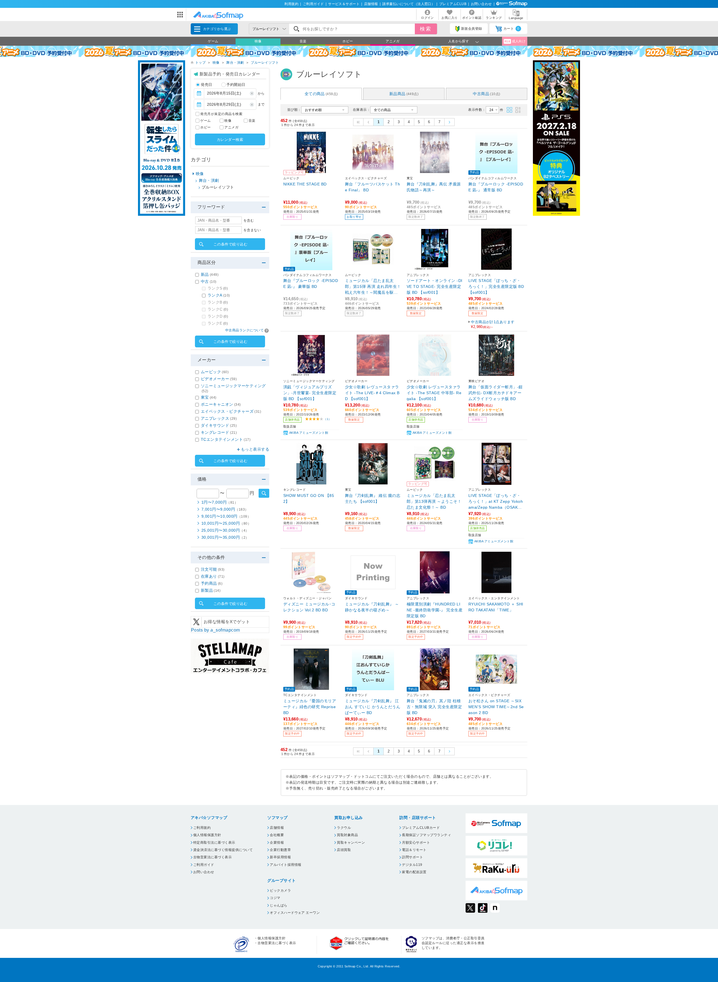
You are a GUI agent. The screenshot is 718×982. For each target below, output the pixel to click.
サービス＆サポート (344, 4)
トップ (200, 63)
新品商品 (404, 93)
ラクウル (344, 828)
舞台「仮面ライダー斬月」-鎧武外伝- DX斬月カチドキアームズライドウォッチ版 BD (495, 393)
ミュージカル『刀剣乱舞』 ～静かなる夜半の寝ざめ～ (372, 607)
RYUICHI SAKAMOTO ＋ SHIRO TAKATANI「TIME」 (495, 607)
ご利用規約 (202, 828)
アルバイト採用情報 (285, 865)
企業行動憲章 (280, 850)
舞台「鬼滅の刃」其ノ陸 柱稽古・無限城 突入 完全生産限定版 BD (434, 707)
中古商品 (486, 93)
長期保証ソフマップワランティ (426, 835)
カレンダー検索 (230, 139)
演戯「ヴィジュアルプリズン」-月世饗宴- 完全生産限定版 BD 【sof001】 (309, 393)
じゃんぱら (278, 905)
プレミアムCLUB (452, 4)
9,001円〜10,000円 (226, 516)
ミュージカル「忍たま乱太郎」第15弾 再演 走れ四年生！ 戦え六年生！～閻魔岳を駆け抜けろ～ (373, 286)
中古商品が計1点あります (493, 324)
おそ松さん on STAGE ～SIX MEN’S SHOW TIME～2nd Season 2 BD (496, 707)
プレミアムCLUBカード (421, 828)
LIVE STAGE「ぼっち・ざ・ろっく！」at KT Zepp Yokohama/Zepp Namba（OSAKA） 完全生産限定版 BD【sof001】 (496, 501)
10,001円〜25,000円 (226, 523)
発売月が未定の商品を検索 (221, 114)
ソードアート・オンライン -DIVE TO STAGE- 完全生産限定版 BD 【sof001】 (434, 286)
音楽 (303, 41)
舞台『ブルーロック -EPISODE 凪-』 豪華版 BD (310, 283)
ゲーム (213, 41)
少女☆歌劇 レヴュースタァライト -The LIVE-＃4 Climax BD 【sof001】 (372, 393)
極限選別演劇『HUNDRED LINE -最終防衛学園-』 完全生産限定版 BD (434, 610)
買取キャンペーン (351, 843)
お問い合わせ (481, 4)
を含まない (252, 230)
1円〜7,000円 (219, 502)
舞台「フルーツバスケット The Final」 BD (372, 187)
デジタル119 (412, 865)
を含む (248, 220)
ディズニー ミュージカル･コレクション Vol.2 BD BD (309, 607)
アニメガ (393, 41)
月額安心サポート (416, 843)
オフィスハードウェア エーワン (295, 913)
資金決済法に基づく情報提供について (223, 850)
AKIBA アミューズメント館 (308, 432)
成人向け (515, 41)
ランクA (219, 295)
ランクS (218, 288)
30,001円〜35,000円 (225, 537)
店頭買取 (344, 850)
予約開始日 (235, 84)
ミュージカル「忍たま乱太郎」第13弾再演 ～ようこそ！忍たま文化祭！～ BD (434, 501)
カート (511, 29)
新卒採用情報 (280, 857)
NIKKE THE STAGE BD (305, 184)
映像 (258, 41)
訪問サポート (412, 857)
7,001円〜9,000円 (224, 509)
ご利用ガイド (313, 4)
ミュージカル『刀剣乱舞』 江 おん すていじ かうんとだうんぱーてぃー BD (372, 707)
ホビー (347, 41)
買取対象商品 (347, 835)
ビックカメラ (280, 890)
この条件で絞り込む (230, 244)
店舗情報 (371, 4)
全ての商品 (321, 93)
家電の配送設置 (414, 872)
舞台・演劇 (235, 63)
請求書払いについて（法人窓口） (408, 4)
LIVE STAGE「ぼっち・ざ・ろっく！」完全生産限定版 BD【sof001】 (496, 286)
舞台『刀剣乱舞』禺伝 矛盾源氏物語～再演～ (434, 187)
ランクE (218, 323)
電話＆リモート (414, 850)
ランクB (218, 302)
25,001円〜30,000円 (225, 530)
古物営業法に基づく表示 (212, 857)
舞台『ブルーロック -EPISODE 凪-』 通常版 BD (495, 187)
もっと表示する (255, 449)
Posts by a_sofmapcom (215, 630)
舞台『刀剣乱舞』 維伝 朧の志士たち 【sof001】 (372, 498)
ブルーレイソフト (265, 63)
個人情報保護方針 (207, 835)
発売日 (206, 84)
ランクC (218, 309)
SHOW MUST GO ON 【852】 (308, 498)
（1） (327, 419)
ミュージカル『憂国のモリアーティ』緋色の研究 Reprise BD (309, 707)
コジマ (275, 898)
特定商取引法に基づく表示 (214, 843)
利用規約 (291, 4)
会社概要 (277, 835)
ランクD (218, 316)
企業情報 (277, 843)
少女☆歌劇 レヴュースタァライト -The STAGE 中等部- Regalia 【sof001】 (434, 393)
